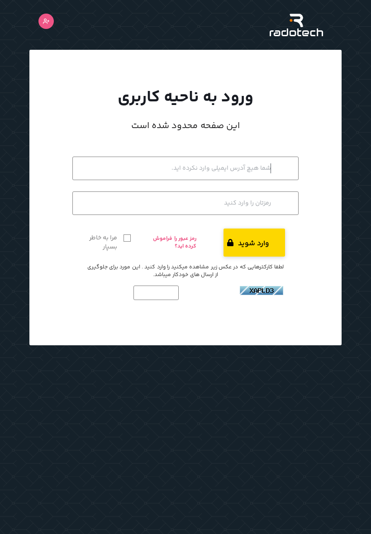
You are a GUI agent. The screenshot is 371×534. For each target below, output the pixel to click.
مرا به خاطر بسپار (103, 243)
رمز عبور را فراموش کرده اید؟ (174, 242)
